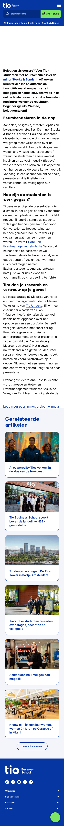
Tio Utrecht (34, 305)
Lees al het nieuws (32, 746)
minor (31, 406)
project (41, 406)
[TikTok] (31, 782)
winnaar (53, 406)
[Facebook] (25, 782)
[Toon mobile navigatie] (59, 6)
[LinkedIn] (7, 782)
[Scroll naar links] (4, 23)
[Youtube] (19, 782)
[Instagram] (13, 782)
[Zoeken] (7, 14)
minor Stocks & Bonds (18, 79)
